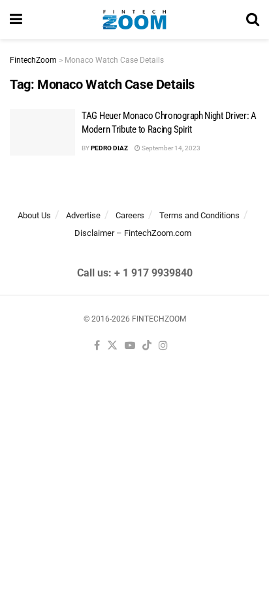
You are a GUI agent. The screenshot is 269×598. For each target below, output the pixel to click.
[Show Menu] (16, 19)
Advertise (83, 215)
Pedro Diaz (109, 148)
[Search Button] (252, 19)
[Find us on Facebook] (97, 346)
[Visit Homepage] (134, 20)
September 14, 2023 (170, 148)
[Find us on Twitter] (112, 346)
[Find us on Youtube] (130, 346)
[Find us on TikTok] (146, 346)
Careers (130, 215)
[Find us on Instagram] (163, 346)
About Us (34, 215)
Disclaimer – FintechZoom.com (132, 233)
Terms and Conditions (199, 215)
